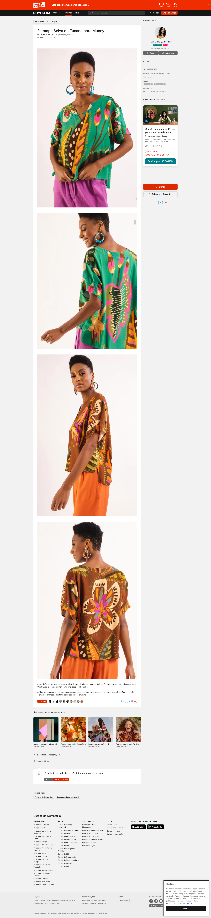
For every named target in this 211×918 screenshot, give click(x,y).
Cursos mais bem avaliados (117, 828)
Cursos (35, 900)
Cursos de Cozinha (40, 879)
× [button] (209, 4)
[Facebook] (151, 901)
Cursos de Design (40, 842)
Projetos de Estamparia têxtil (68, 797)
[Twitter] (156, 901)
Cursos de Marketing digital (68, 860)
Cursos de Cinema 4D (90, 836)
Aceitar (186, 908)
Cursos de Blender (89, 842)
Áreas (61, 821)
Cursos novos (112, 825)
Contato (94, 900)
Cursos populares (113, 831)
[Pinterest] (161, 901)
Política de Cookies (80, 913)
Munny (151, 77)
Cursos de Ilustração (41, 825)
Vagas (49, 900)
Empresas (93, 903)
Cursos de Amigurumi (66, 866)
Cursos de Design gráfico (67, 839)
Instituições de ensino (67, 900)
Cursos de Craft (39, 828)
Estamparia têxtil (160, 84)
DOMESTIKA (41, 13)
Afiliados (85, 903)
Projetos (68, 13)
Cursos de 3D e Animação (43, 845)
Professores (102, 903)
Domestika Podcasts (40, 903)
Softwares (88, 821)
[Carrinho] (149, 13)
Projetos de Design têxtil (44, 797)
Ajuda (104, 900)
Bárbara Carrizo (57, 34)
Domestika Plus (54, 903)
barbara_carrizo (58, 712)
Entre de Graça (61, 779)
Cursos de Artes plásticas (67, 842)
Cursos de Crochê (65, 863)
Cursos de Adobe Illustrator (92, 830)
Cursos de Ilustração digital (68, 830)
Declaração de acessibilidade (97, 913)
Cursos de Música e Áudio (43, 870)
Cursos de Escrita (40, 856)
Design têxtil (149, 84)
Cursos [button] (56, 13)
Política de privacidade (65, 913)
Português (124, 900)
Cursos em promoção (115, 834)
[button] (83, 13)
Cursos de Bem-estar (41, 882)
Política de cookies (185, 903)
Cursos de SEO (63, 854)
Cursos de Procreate (90, 833)
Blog (99, 900)
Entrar (156, 13)
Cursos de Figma (88, 846)
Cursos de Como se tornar (43, 885)
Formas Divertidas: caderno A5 (45, 744)
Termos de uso (52, 913)
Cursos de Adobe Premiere (92, 839)
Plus (77, 13)
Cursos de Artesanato (66, 836)
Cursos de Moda (39, 853)
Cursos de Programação (67, 857)
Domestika (86, 900)
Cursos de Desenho (65, 833)
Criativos (55, 900)
